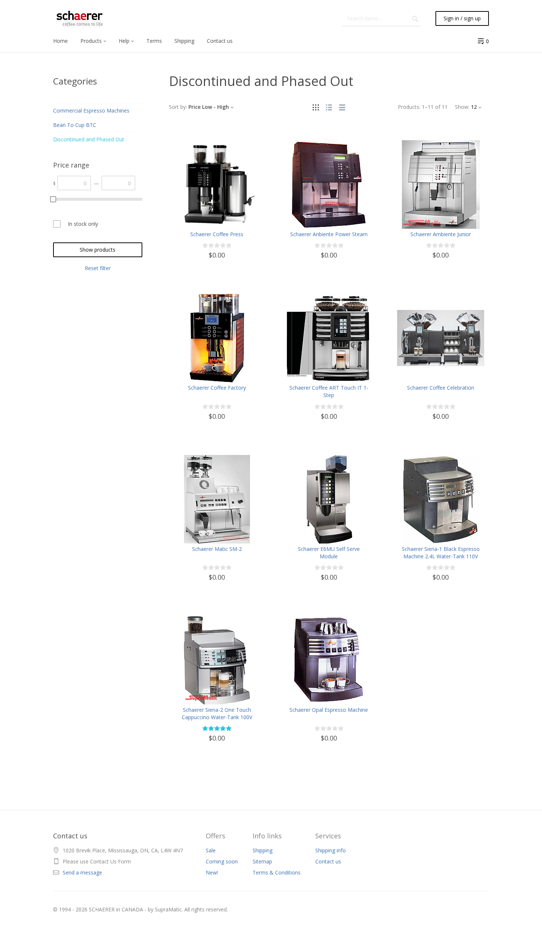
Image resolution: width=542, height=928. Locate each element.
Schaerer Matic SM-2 (217, 548)
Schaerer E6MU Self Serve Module (329, 552)
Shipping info (330, 850)
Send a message (82, 872)
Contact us (328, 861)
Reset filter (98, 268)
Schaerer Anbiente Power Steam (329, 234)
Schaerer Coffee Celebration (440, 387)
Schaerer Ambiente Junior (440, 234)
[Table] (342, 106)
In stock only (83, 223)
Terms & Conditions (276, 872)
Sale (211, 850)
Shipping (262, 850)
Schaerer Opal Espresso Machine (328, 709)
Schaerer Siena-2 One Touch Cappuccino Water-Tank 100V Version (217, 717)
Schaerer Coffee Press (216, 234)
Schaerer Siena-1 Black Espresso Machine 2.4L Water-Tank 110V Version (441, 556)
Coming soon (222, 861)
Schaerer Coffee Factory (217, 387)
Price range (71, 165)
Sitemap (262, 861)
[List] (329, 106)
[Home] (79, 18)
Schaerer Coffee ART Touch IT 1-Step (328, 391)
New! (212, 872)
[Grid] (316, 106)
